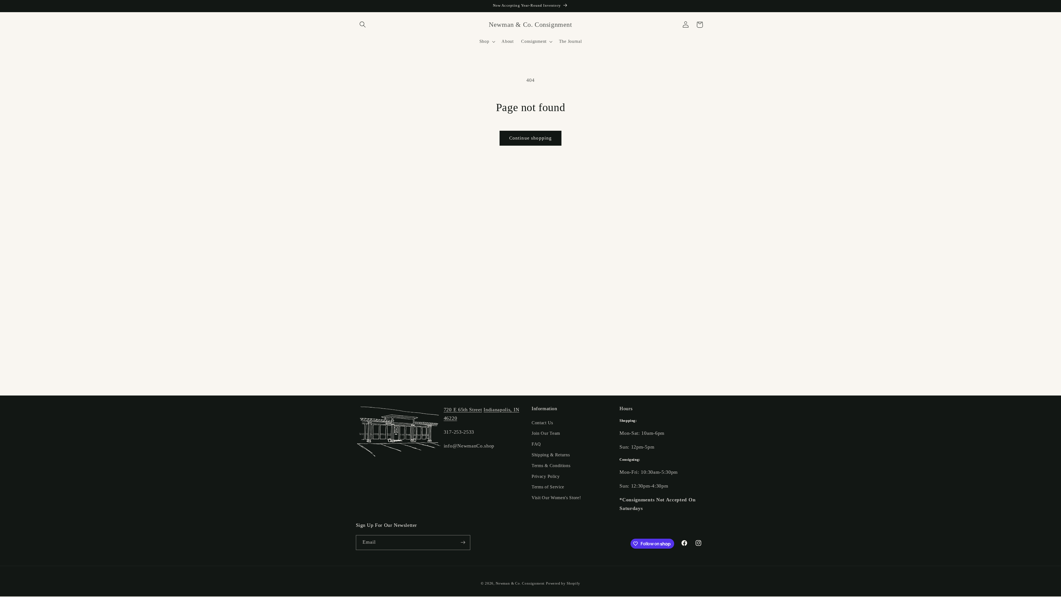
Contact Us (542, 422)
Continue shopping (530, 138)
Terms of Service (548, 487)
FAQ (536, 444)
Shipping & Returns (551, 454)
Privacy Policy (546, 476)
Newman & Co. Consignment (520, 583)
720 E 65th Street (463, 409)
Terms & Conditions (551, 465)
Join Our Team (546, 433)
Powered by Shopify (563, 583)
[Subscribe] (463, 542)
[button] (363, 25)
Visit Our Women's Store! (556, 497)
